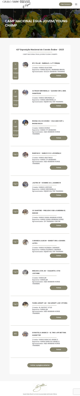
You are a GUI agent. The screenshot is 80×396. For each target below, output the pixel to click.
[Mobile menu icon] (76, 4)
